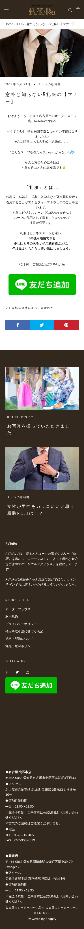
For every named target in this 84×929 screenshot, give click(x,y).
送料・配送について (19, 639)
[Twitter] (17, 672)
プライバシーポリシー (21, 624)
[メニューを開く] (6, 9)
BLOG (20, 24)
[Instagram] (27, 672)
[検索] (70, 10)
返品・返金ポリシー (19, 646)
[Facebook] (7, 672)
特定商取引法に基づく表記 (24, 631)
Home (8, 24)
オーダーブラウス (17, 609)
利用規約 (11, 616)
